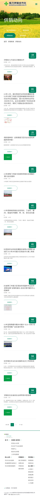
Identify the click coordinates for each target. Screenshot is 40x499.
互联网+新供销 (15, 440)
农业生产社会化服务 (17, 446)
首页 (5, 41)
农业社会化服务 (9, 460)
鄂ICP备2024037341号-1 (14, 494)
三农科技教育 (15, 454)
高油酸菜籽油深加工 (11, 463)
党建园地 (30, 460)
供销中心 (13, 449)
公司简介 (30, 469)
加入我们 (30, 466)
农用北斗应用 (15, 443)
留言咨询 (30, 480)
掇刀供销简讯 (11, 30)
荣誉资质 (30, 472)
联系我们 (30, 477)
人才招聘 (30, 483)
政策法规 (26, 30)
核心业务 (7, 457)
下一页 (20, 424)
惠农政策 (23, 35)
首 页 (6, 440)
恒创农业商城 (15, 451)
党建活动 (30, 463)
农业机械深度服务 (10, 466)
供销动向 (10, 35)
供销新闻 (11, 41)
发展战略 (30, 474)
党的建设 (30, 457)
